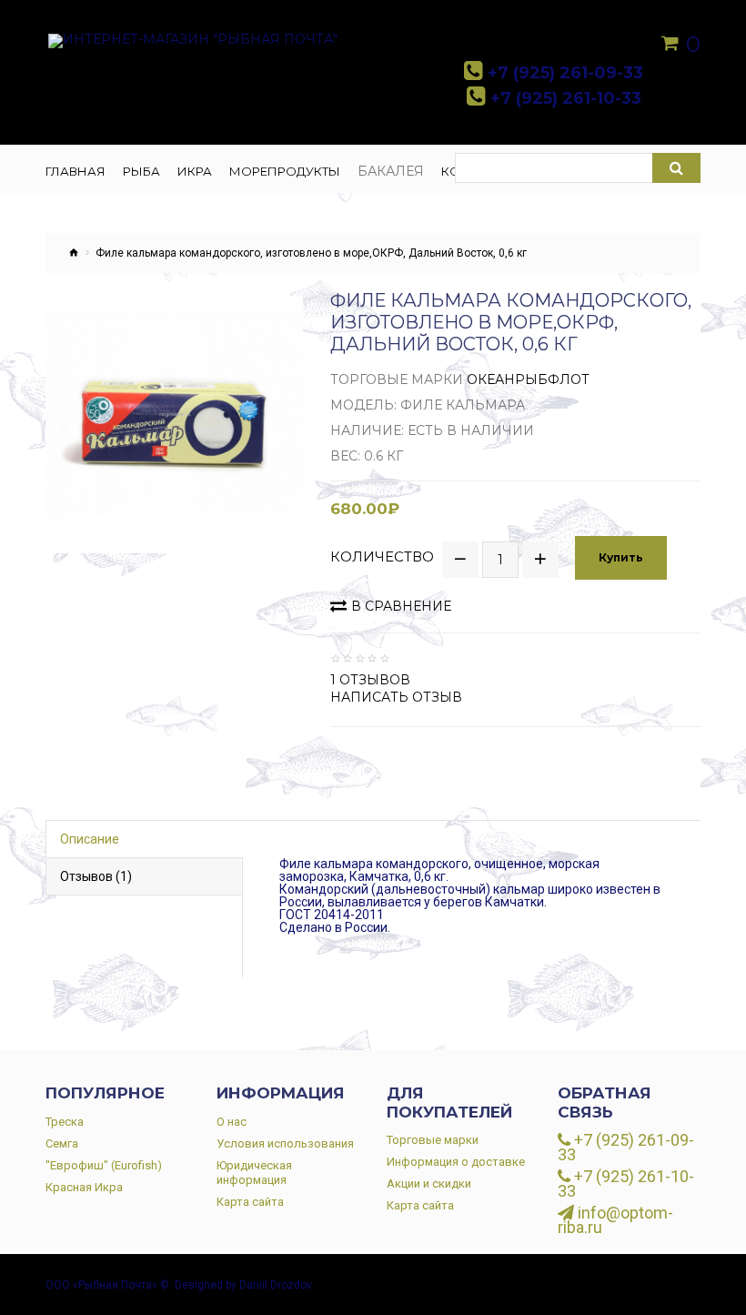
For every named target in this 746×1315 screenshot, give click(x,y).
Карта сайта (250, 1202)
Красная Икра (84, 1187)
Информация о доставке (456, 1161)
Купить (621, 557)
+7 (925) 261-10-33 (626, 1184)
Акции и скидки (429, 1183)
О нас (232, 1121)
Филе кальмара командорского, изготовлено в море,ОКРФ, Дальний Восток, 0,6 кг (311, 253)
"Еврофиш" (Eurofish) (103, 1165)
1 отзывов (370, 679)
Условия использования (285, 1143)
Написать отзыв (396, 697)
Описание (89, 839)
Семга (61, 1143)
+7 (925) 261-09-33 (626, 1147)
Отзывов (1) (96, 876)
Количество (382, 557)
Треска (64, 1121)
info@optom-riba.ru (615, 1220)
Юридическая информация (254, 1172)
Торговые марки (433, 1140)
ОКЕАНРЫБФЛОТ (528, 379)
